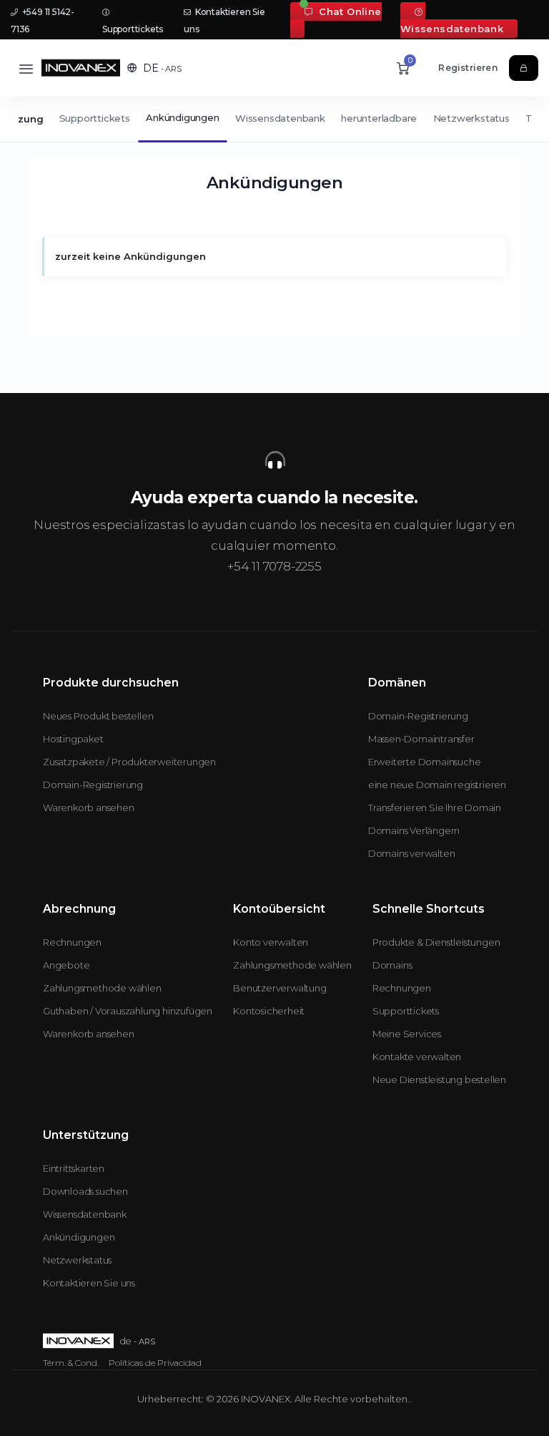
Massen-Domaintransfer (421, 738)
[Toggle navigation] (26, 68)
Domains (392, 965)
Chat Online (348, 11)
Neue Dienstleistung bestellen (439, 1079)
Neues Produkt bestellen (98, 716)
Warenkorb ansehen (88, 807)
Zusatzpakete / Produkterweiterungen (129, 761)
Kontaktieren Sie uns (89, 1283)
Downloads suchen (85, 1191)
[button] (154, 68)
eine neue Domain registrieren (437, 784)
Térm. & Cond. (71, 1362)
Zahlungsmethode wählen (102, 988)
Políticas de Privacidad (155, 1362)
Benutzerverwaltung (279, 988)
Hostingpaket (73, 738)
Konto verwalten (270, 942)
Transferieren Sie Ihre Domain (434, 807)
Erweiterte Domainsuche (424, 761)
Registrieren (467, 67)
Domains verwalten (411, 853)
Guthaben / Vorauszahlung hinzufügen (127, 1011)
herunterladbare (379, 118)
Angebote (66, 965)
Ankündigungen (182, 117)
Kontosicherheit (269, 1011)
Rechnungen (72, 942)
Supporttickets (94, 118)
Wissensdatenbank (451, 28)
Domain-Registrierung (93, 784)
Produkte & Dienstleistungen (436, 942)
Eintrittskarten (73, 1168)
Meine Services (406, 1033)
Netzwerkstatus (471, 118)
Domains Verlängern (414, 830)
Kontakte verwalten (416, 1056)
